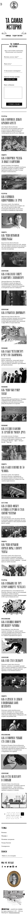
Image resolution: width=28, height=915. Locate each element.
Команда (8, 35)
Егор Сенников (5, 243)
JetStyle (20, 909)
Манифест (4, 836)
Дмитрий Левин (5, 784)
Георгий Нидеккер (6, 359)
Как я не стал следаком (12, 660)
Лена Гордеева (15, 165)
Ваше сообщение (9, 85)
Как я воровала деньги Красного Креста (11, 121)
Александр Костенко (18, 590)
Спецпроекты (5, 846)
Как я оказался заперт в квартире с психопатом (12, 275)
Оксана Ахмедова (6, 165)
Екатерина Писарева (7, 745)
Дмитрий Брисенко (6, 281)
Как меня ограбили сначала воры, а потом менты (11, 548)
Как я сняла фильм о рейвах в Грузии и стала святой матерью (12, 509)
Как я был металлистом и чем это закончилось (12, 353)
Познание (4, 348)
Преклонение (5, 619)
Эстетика (4, 503)
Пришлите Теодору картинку (12, 77)
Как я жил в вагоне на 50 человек (12, 469)
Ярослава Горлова (6, 517)
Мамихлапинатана (14, 912)
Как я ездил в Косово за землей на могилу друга (13, 430)
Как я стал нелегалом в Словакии (11, 778)
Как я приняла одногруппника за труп (11, 198)
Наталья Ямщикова (18, 745)
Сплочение (5, 271)
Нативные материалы (7, 839)
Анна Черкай (4, 127)
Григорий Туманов (6, 397)
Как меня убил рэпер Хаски (10, 391)
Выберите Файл (10, 79)
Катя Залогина (16, 664)
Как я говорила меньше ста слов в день (11, 739)
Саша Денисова (15, 629)
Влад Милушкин (16, 710)
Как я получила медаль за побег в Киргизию (11, 159)
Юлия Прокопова (16, 555)
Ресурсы (4, 116)
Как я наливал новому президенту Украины (11, 623)
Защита (4, 155)
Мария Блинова (5, 316)
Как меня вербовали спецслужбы (10, 237)
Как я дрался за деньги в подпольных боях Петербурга (11, 702)
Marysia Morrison (15, 316)
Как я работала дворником (13, 312)
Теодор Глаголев (17, 35)
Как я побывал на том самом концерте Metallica (13, 585)
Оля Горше (15, 436)
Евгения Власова (13, 127)
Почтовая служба (6, 204)
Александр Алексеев (6, 436)
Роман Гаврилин (5, 629)
